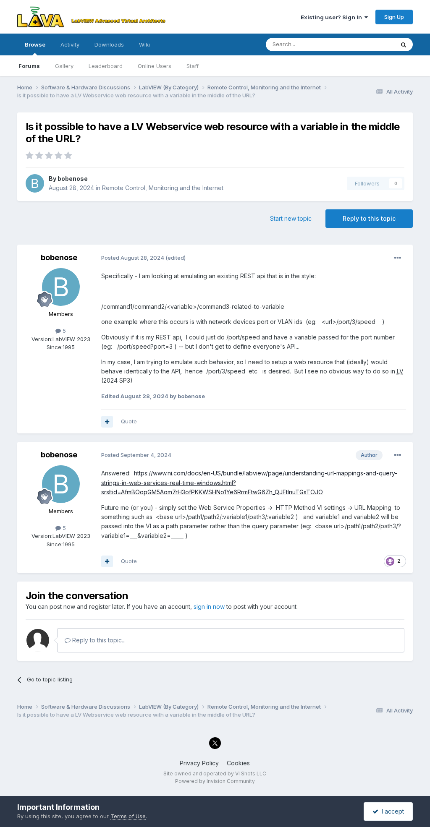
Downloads (109, 44)
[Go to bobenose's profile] (35, 183)
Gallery (64, 66)
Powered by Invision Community (215, 781)
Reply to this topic (369, 218)
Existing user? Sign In (332, 17)
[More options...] (397, 258)
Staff (192, 66)
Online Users (154, 66)
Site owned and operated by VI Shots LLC (214, 773)
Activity (69, 44)
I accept (391, 811)
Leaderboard (106, 66)
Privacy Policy (199, 763)
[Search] (403, 44)
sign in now (209, 606)
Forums (29, 66)
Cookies (238, 763)
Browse (35, 44)
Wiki (144, 44)
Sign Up (394, 16)
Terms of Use (128, 816)
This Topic (370, 44)
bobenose (73, 178)
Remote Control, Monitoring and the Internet (162, 187)
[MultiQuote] (107, 422)
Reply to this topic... (98, 640)
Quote (129, 421)
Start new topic (291, 218)
